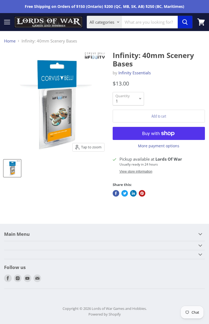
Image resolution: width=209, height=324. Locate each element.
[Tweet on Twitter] (124, 193)
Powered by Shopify (104, 314)
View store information (135, 171)
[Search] (185, 22)
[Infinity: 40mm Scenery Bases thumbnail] (12, 168)
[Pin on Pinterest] (142, 193)
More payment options (158, 146)
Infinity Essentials (134, 72)
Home (10, 41)
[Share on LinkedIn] (133, 193)
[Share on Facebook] (116, 193)
